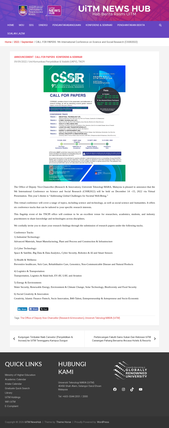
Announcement (24, 57)
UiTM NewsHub (33, 422)
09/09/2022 (20, 61)
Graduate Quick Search (17, 388)
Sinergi (43, 25)
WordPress (103, 422)
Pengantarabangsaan (66, 25)
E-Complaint (11, 406)
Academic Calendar (15, 379)
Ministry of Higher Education (20, 374)
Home (10, 25)
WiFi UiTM (10, 401)
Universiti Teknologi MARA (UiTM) (102, 318)
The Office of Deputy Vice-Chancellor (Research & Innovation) (52, 318)
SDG (31, 25)
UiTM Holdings (12, 397)
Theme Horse (63, 422)
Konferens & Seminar (99, 25)
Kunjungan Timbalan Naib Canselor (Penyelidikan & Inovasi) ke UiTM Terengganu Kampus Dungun (45, 339)
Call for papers (45, 57)
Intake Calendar (13, 383)
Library (8, 392)
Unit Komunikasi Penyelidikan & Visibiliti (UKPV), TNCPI (57, 61)
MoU (21, 25)
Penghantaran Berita (131, 25)
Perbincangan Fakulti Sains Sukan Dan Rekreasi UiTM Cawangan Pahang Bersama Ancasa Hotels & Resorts (121, 339)
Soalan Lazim (16, 33)
